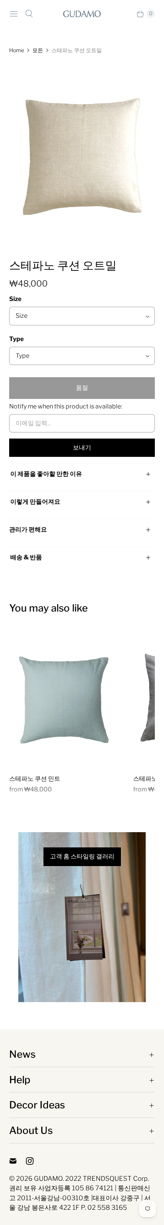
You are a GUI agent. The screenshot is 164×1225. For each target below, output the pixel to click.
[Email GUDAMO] (17, 1161)
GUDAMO (48, 1178)
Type (16, 339)
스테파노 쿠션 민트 (34, 778)
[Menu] (13, 14)
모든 (37, 50)
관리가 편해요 (28, 529)
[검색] (29, 14)
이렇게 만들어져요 (35, 501)
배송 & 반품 (25, 557)
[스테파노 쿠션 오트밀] (82, 156)
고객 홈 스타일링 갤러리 (82, 856)
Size (15, 299)
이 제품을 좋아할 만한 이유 (46, 473)
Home (16, 50)
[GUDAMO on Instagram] (34, 1161)
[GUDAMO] (82, 13)
